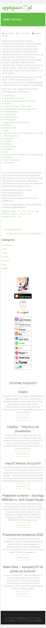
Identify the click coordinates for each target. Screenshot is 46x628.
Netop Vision (9, 163)
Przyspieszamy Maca (12, 229)
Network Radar (10, 146)
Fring (6, 130)
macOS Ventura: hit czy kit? (23, 463)
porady (4, 36)
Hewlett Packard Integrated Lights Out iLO (21, 109)
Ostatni (23, 392)
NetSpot (7, 144)
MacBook (5, 214)
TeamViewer (9, 96)
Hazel (4, 249)
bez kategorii (7, 245)
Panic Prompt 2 (15, 106)
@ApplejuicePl (7, 201)
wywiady (5, 268)
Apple (13, 211)
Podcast (22, 214)
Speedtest (8, 138)
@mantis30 (17, 195)
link (32, 173)
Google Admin (10, 114)
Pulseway (8, 157)
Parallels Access (11, 112)
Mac (37, 211)
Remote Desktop (9, 217)
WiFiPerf (7, 125)
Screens (7, 104)
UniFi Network (9, 120)
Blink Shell (26, 106)
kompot (38, 33)
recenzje (5, 261)
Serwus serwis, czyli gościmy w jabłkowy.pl (25, 233)
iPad (24, 211)
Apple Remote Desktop (13, 98)
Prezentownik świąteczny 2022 (23, 534)
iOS (34, 101)
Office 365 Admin (11, 117)
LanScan (7, 141)
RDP (29, 214)
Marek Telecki (9, 33)
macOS (29, 101)
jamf (6, 152)
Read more (23, 417)
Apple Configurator (11, 160)
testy (4, 264)
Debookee (8, 149)
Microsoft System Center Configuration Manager (23, 155)
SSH (19, 217)
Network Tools (10, 128)
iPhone (30, 211)
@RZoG (20, 193)
